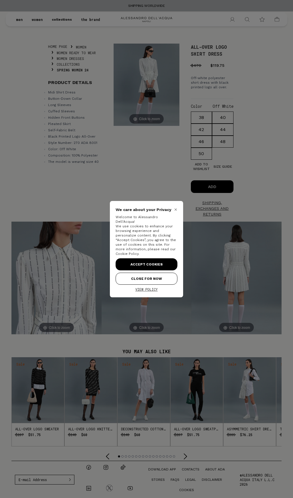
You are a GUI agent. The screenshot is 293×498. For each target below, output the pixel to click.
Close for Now (146, 279)
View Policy (146, 289)
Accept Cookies (146, 264)
